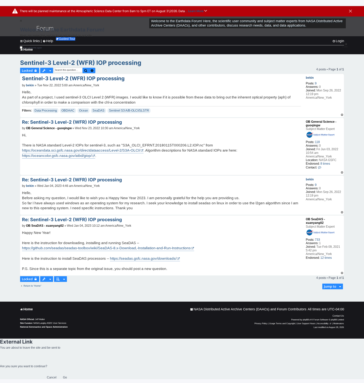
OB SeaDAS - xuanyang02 (45, 225)
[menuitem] (248, 309)
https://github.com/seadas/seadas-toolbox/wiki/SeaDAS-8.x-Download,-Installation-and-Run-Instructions (106, 248)
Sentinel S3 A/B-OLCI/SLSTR (129, 110)
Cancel (51, 377)
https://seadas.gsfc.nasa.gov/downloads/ (143, 258)
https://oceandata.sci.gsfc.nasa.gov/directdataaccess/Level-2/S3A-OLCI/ (81, 150)
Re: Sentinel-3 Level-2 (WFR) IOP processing (72, 122)
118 (317, 142)
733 (317, 239)
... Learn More (194, 11)
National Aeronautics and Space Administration (44, 327)
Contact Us (338, 316)
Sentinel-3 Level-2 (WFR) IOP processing (80, 62)
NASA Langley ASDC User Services (49, 323)
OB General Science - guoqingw (49, 128)
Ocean (83, 110)
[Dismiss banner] (350, 11)
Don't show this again (32, 48)
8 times (325, 163)
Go (65, 377)
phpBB (306, 320)
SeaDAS (98, 110)
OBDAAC (68, 110)
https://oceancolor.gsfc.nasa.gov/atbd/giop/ (57, 156)
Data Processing (46, 110)
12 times (326, 257)
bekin (310, 77)
